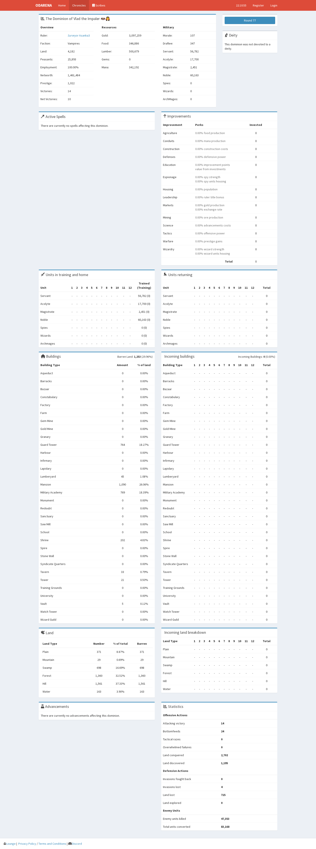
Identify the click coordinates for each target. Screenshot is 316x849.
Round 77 (250, 20)
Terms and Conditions (52, 844)
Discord (77, 844)
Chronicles (79, 5)
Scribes (100, 5)
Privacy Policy (27, 844)
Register (258, 5)
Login (273, 5)
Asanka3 (79, 35)
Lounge (11, 844)
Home (62, 5)
